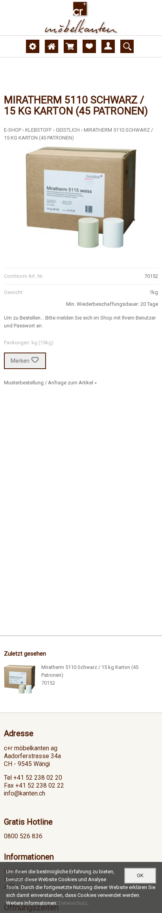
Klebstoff (38, 130)
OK (140, 875)
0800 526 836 (23, 836)
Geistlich (68, 130)
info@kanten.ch (24, 793)
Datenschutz (73, 903)
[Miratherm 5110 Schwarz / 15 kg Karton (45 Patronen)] (19, 679)
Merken (20, 361)
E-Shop (12, 130)
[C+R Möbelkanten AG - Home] (81, 17)
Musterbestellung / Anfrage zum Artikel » (50, 383)
